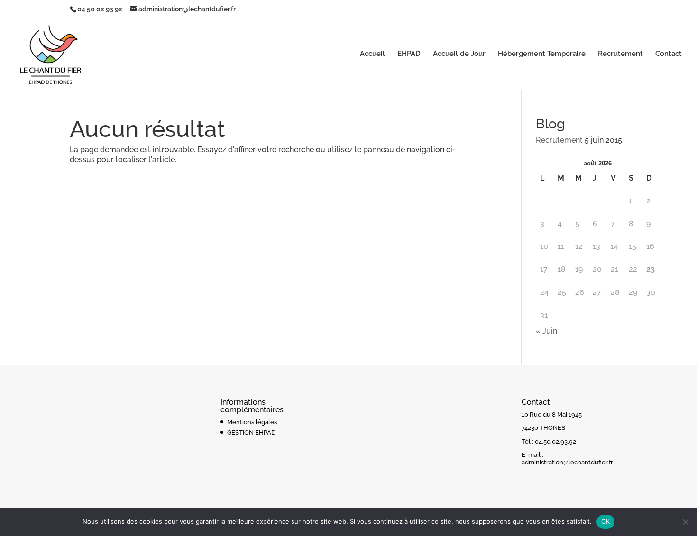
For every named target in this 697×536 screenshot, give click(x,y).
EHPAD (409, 54)
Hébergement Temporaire (542, 54)
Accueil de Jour (459, 54)
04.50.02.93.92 (555, 441)
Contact (668, 54)
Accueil (372, 54)
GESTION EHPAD (251, 432)
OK (605, 521)
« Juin (546, 331)
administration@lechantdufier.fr (567, 462)
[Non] (685, 522)
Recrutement (620, 54)
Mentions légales (252, 422)
